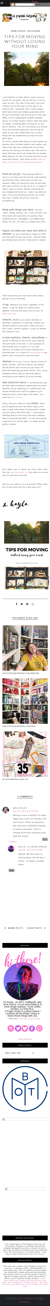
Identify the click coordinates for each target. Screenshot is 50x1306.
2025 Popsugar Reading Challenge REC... (21, 673)
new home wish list (19, 472)
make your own (9, 314)
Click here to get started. (30, 1019)
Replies (13, 842)
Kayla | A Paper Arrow (32, 846)
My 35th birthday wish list (15, 779)
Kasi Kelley (20, 808)
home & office (18, 31)
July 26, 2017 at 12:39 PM (25, 811)
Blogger (35, 2)
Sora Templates (26, 1298)
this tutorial (17, 397)
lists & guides (33, 31)
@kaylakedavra (25, 1039)
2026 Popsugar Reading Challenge (19, 726)
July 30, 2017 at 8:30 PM (30, 850)
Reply (45, 839)
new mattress (36, 353)
